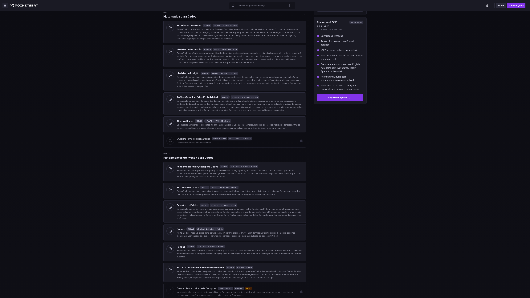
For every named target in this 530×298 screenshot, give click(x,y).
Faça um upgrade (337, 97)
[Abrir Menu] (5, 5)
